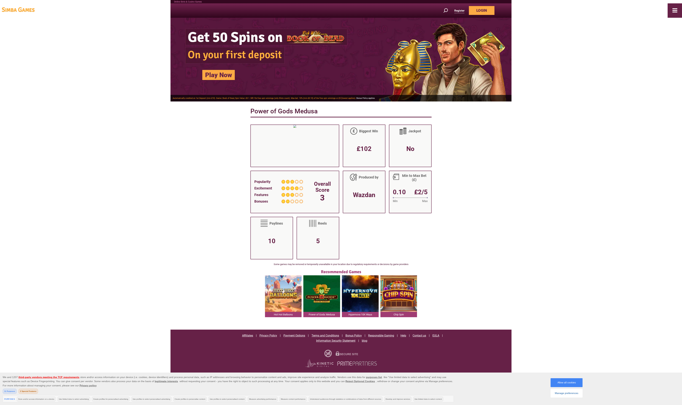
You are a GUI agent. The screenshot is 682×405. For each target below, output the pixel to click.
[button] (675, 10)
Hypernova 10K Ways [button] (360, 314)
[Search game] (447, 10)
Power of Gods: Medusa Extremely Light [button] (322, 315)
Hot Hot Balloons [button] (283, 314)
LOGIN (481, 10)
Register (459, 10)
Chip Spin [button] (399, 314)
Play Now (218, 75)
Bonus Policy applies (365, 98)
